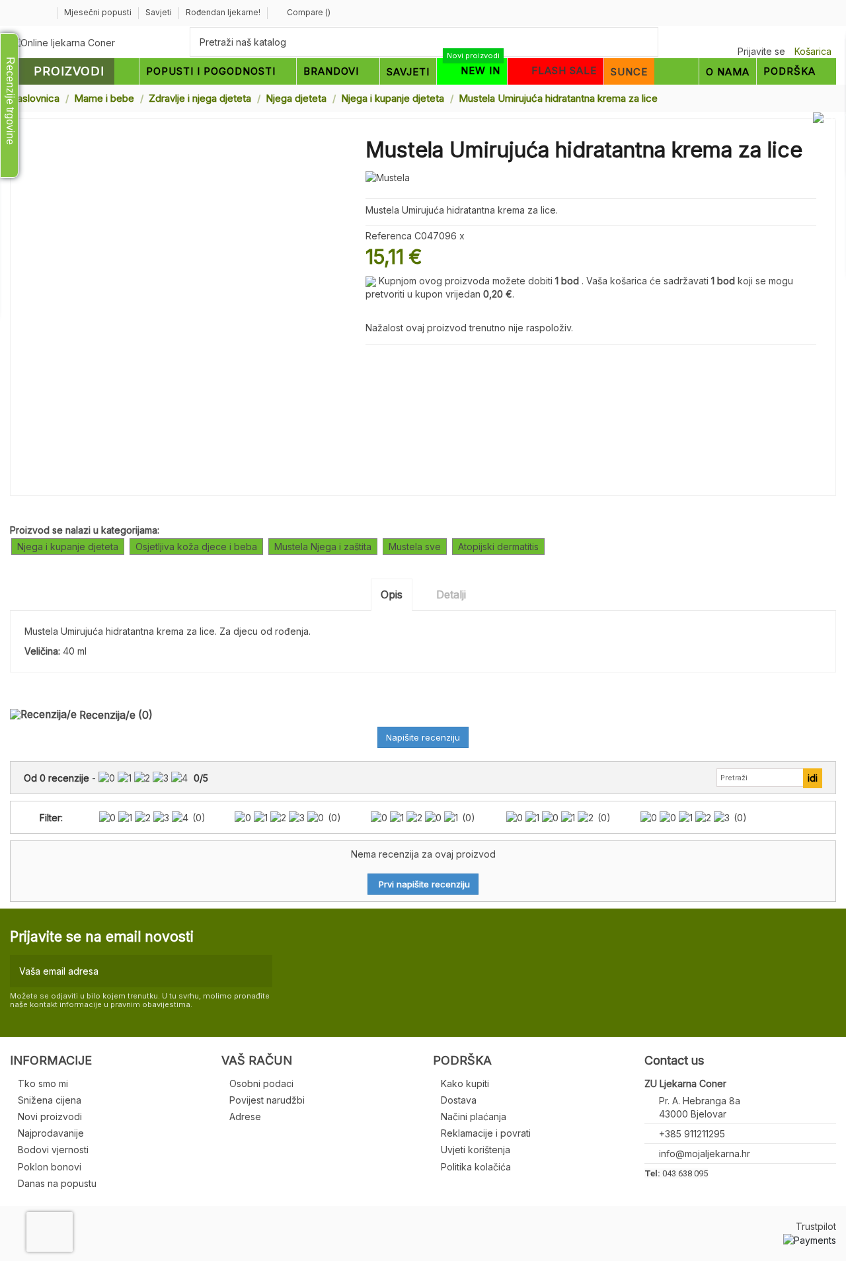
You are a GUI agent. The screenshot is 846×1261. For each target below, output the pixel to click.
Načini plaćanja (473, 1116)
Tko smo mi (43, 1083)
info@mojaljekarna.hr (704, 1153)
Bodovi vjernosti (53, 1149)
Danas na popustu (57, 1183)
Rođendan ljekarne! (223, 12)
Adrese (245, 1116)
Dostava (459, 1100)
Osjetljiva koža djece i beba (196, 546)
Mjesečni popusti (99, 12)
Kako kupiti (465, 1083)
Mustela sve (415, 546)
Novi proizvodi (50, 1116)
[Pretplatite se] (259, 971)
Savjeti (159, 12)
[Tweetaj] (387, 360)
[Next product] (831, 97)
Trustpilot (816, 1226)
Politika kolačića (476, 1166)
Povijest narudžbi (267, 1100)
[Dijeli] (372, 360)
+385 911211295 (692, 1133)
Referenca (388, 235)
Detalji (451, 594)
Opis (392, 594)
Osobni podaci (261, 1083)
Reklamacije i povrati (486, 1133)
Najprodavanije (51, 1133)
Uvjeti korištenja (475, 1149)
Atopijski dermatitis (498, 546)
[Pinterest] (402, 360)
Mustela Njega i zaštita (322, 546)
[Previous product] (818, 97)
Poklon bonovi (49, 1166)
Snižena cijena (49, 1100)
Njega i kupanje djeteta (67, 546)
